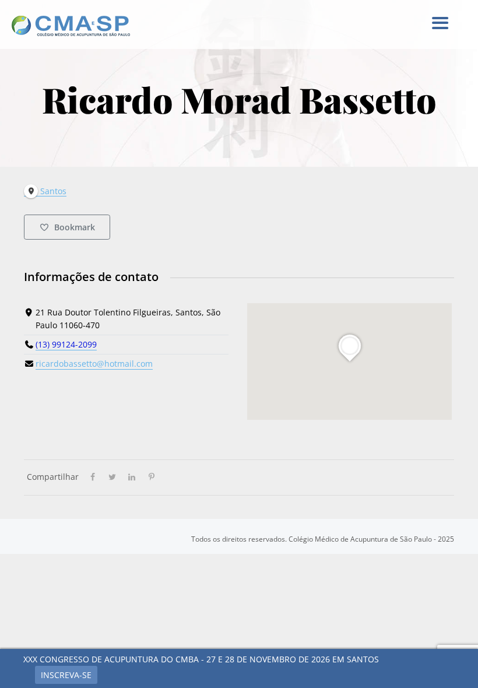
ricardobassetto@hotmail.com (94, 363)
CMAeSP (79, 25)
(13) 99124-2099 (66, 344)
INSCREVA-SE (66, 674)
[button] (439, 23)
